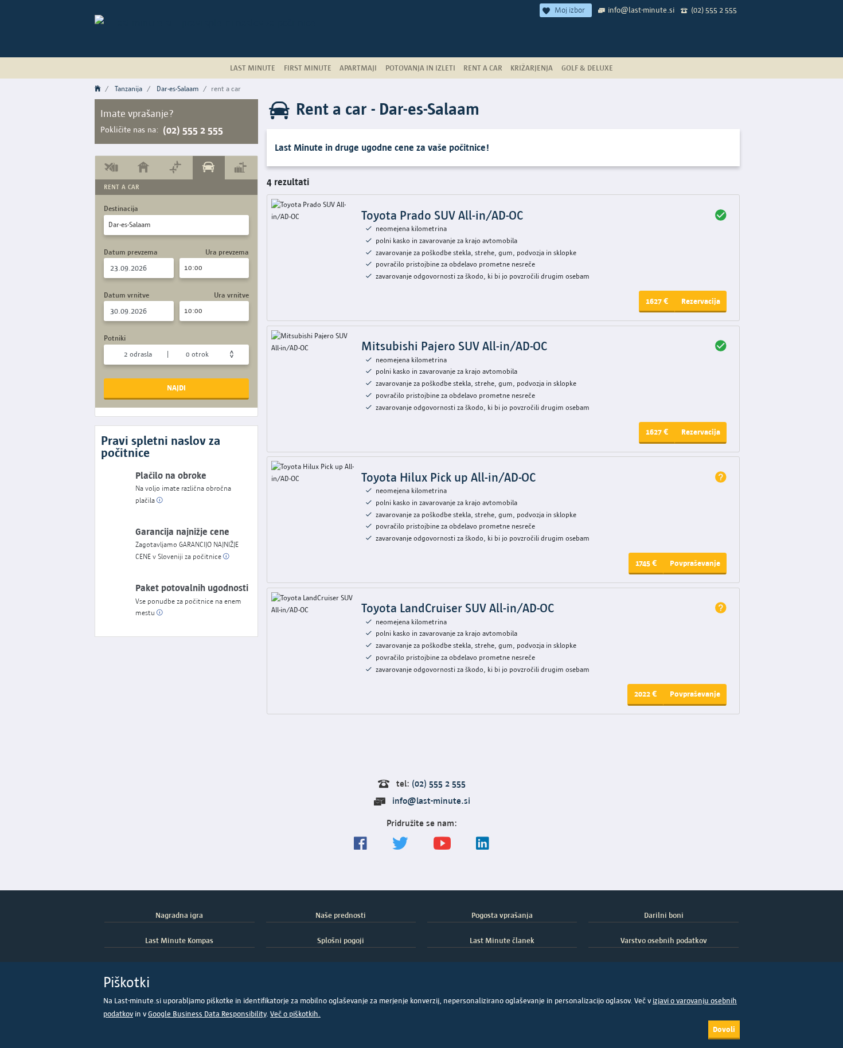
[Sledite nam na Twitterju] (400, 843)
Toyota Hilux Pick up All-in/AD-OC (448, 477)
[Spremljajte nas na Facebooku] (360, 843)
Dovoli (724, 1029)
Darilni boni (664, 915)
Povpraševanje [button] (695, 563)
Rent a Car (482, 67)
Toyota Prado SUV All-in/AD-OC (442, 215)
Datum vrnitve (126, 295)
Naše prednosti (340, 915)
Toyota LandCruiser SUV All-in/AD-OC (457, 608)
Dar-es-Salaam (178, 88)
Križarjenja (531, 67)
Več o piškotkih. (295, 1014)
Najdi (176, 387)
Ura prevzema (227, 252)
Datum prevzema (131, 252)
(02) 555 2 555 (714, 10)
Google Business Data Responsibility (207, 1014)
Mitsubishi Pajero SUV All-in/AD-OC (454, 346)
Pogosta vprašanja (502, 915)
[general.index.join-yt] (442, 843)
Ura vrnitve (231, 295)
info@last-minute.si (641, 10)
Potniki (115, 338)
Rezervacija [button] (700, 301)
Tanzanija (128, 88)
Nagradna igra (179, 915)
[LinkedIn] (483, 843)
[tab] (111, 167)
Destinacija (121, 208)
